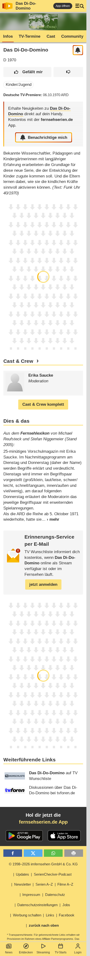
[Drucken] (73, 853)
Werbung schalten (27, 915)
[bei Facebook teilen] (12, 853)
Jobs (66, 905)
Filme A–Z (65, 884)
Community (72, 36)
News (8, 952)
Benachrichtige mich (47, 137)
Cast (51, 36)
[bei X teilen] (33, 853)
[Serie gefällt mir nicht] (68, 72)
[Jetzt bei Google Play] (24, 835)
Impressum (31, 895)
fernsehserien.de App (43, 822)
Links (50, 915)
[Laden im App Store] (64, 835)
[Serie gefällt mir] (27, 72)
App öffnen (63, 6)
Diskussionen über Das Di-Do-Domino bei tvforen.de (53, 790)
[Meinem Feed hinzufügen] (77, 50)
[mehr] (50, 519)
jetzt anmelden (43, 584)
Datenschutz (55, 895)
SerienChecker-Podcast (53, 874)
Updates (22, 874)
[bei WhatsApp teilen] (53, 853)
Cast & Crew (18, 361)
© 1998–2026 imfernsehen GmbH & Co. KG (43, 864)
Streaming (43, 952)
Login (78, 952)
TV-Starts (60, 952)
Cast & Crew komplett (43, 404)
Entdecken (26, 952)
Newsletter (22, 884)
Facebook (66, 915)
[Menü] (79, 6)
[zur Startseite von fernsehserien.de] (7, 6)
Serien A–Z (44, 884)
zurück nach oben (44, 925)
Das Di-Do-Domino (26, 5)
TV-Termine (29, 36)
